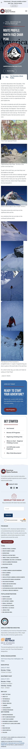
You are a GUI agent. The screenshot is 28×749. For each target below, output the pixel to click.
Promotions (5, 701)
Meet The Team (6, 694)
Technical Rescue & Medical (10, 590)
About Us (5, 696)
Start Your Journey (8, 719)
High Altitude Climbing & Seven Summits (13, 577)
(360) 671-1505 (13, 484)
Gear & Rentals (6, 730)
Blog (7, 77)
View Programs (10, 409)
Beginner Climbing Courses (10, 721)
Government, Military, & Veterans (11, 559)
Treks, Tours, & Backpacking (10, 557)
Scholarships (6, 707)
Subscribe (8, 515)
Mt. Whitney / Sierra (8, 601)
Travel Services (6, 703)
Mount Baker (6, 596)
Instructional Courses (9, 548)
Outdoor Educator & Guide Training (12, 588)
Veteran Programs (7, 709)
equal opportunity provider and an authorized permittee (12, 743)
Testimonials (6, 698)
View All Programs (7, 541)
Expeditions (5, 553)
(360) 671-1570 (5, 679)
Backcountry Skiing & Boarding (11, 579)
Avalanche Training (8, 581)
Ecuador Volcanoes (8, 605)
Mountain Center (7, 564)
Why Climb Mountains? (8, 717)
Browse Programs (7, 714)
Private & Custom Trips (8, 555)
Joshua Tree (5, 610)
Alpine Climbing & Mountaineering (12, 570)
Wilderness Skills (7, 586)
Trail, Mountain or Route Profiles (16, 77)
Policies (4, 732)
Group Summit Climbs (8, 551)
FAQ (3, 725)
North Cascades (7, 599)
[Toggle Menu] (26, 11)
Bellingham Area (7, 612)
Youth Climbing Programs (9, 562)
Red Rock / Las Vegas (8, 607)
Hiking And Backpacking (9, 583)
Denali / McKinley (7, 603)
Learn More (14, 6)
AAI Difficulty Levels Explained (11, 723)
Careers (4, 705)
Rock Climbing (6, 572)
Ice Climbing (5, 574)
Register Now (6, 728)
